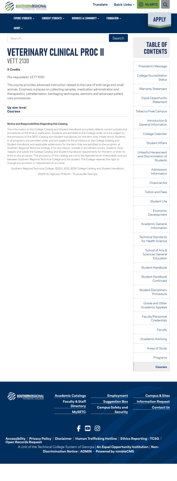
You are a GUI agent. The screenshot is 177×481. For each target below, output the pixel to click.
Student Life (158, 201)
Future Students (23, 18)
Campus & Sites (157, 395)
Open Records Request (24, 442)
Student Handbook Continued (154, 278)
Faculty (162, 329)
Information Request (153, 401)
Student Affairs (157, 142)
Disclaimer (63, 438)
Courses (13, 111)
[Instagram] (97, 427)
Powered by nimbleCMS (115, 451)
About (17, 28)
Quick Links (123, 4)
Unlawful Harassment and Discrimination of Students (152, 156)
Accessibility (16, 438)
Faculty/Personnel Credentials (154, 318)
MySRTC (151, 4)
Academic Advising (153, 338)
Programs (160, 357)
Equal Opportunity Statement (154, 99)
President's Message (153, 66)
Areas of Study (157, 348)
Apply (159, 18)
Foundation (112, 18)
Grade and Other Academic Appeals (154, 305)
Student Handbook (154, 267)
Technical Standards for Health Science (153, 238)
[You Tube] (87, 427)
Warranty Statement (153, 88)
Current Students (52, 18)
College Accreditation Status (152, 77)
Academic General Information (154, 225)
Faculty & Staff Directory (74, 403)
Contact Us (161, 407)
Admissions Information (159, 171)
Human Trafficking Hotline (96, 438)
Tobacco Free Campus (151, 111)
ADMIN (86, 451)
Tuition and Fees (156, 191)
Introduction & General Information (153, 122)
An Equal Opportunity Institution (122, 446)
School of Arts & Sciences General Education (155, 254)
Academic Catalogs (70, 395)
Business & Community (84, 18)
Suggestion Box (115, 401)
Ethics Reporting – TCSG (139, 438)
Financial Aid (158, 182)
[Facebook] (78, 427)
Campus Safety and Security (112, 409)
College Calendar (155, 133)
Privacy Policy (40, 438)
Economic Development (157, 212)
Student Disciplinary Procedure (153, 291)
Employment (117, 395)
